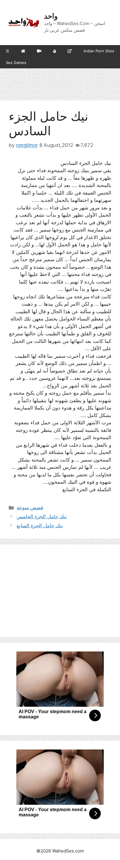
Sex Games (16, 62)
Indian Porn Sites (99, 51)
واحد (51, 16)
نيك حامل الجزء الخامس (42, 516)
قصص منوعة (30, 507)
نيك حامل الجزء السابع (40, 525)
